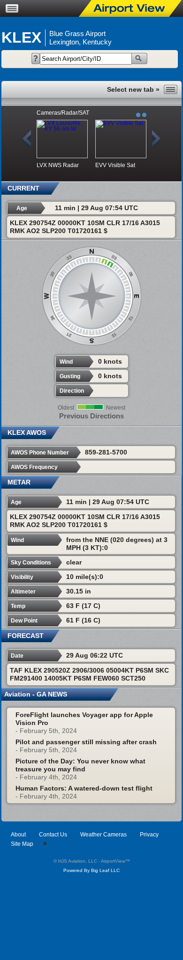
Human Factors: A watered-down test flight (83, 788)
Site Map (22, 844)
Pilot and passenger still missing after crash (86, 742)
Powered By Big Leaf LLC (91, 870)
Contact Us (53, 834)
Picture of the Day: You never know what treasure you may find (80, 765)
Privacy (149, 834)
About (18, 834)
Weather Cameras (103, 834)
